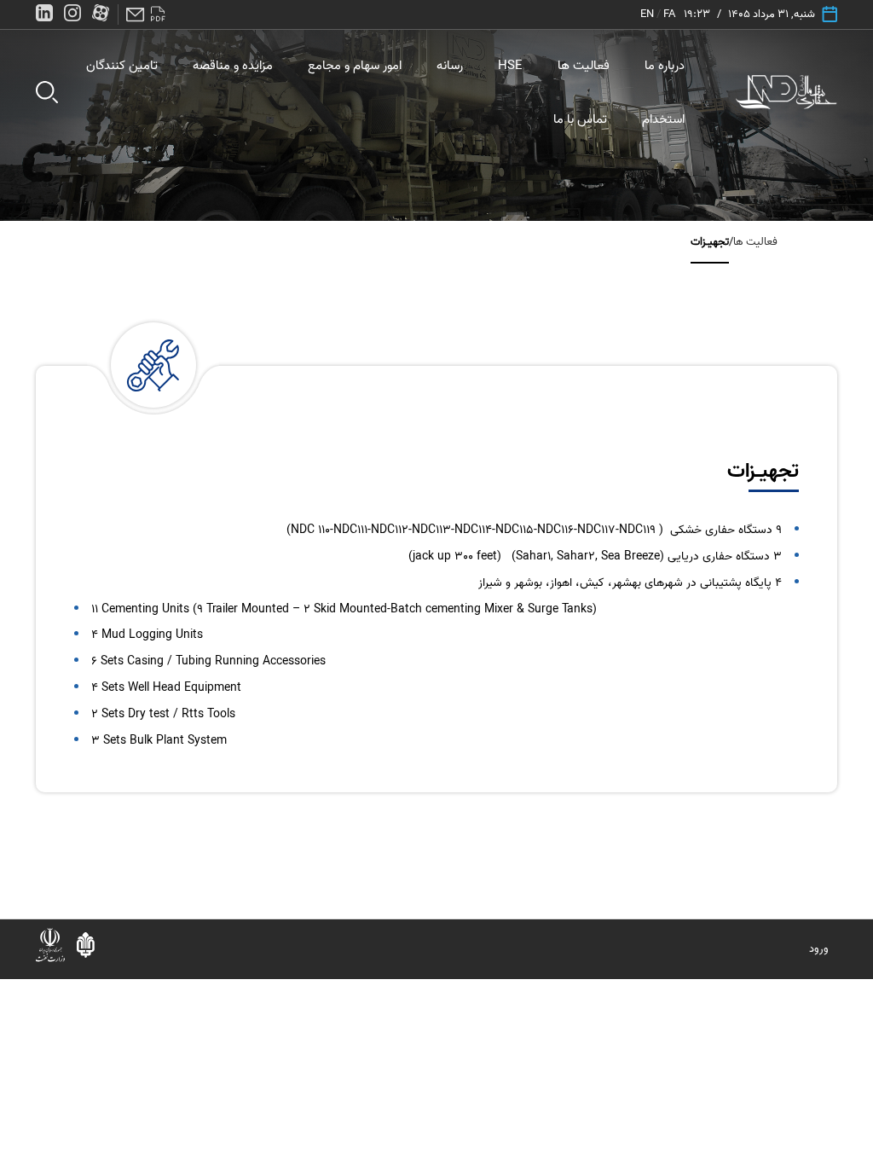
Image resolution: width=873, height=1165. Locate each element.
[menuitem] (665, 65)
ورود (819, 949)
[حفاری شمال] (786, 91)
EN (647, 14)
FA (669, 14)
